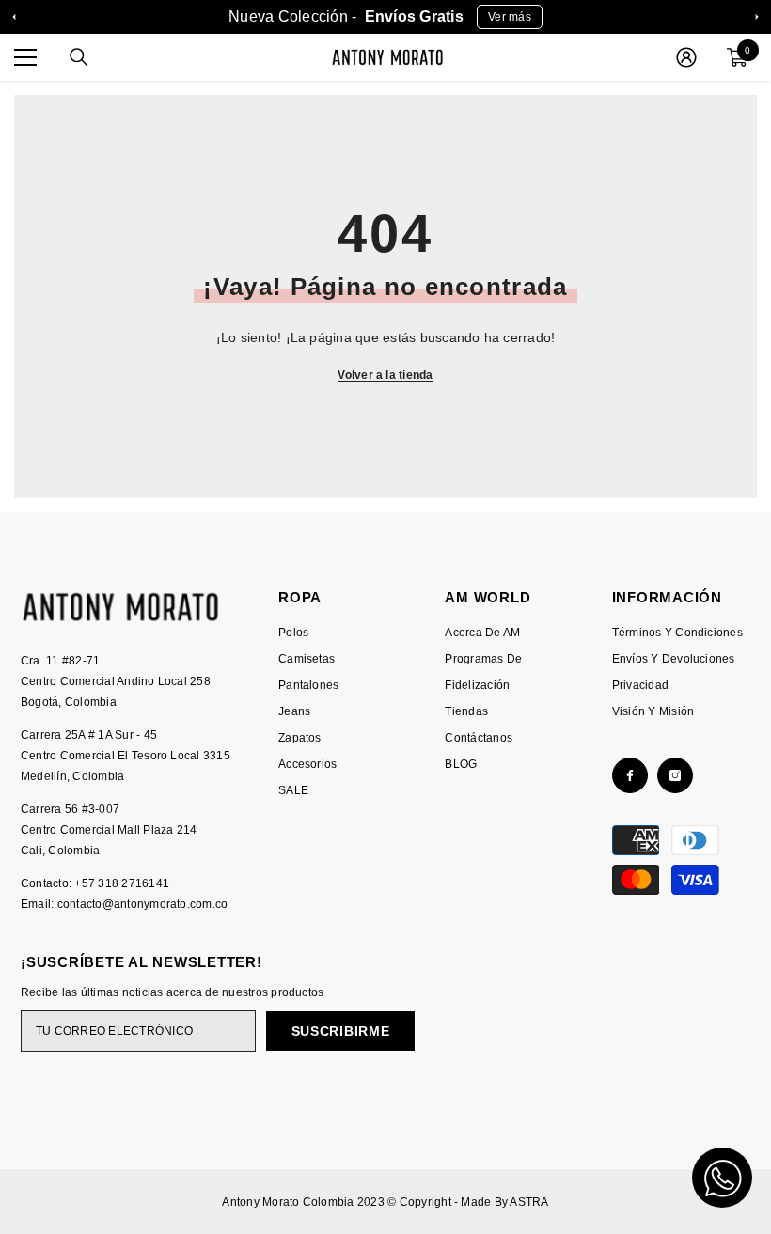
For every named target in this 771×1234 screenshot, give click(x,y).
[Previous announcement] (14, 17)
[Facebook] (630, 775)
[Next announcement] (757, 17)
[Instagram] (675, 775)
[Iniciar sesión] (686, 57)
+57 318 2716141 (121, 883)
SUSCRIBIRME (340, 1031)
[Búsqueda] (79, 57)
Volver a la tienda (385, 375)
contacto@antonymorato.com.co (142, 904)
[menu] (25, 57)
